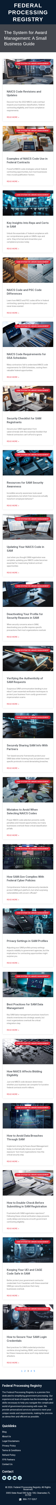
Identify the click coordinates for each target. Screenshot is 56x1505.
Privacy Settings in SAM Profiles (27, 941)
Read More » (13, 117)
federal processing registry (28, 12)
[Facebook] (4, 1478)
